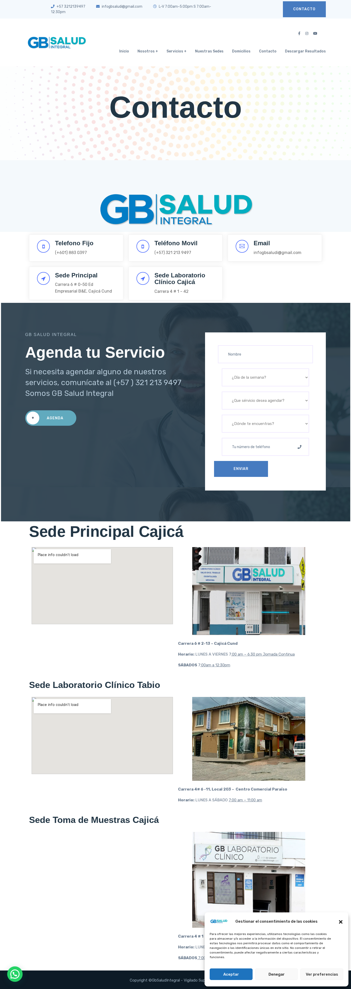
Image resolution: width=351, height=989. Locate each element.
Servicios (175, 51)
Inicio (124, 51)
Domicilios (241, 51)
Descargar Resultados (305, 51)
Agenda (48, 418)
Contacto (304, 9)
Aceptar (231, 974)
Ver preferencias (322, 974)
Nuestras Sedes (209, 51)
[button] (340, 921)
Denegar (277, 974)
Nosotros (146, 51)
